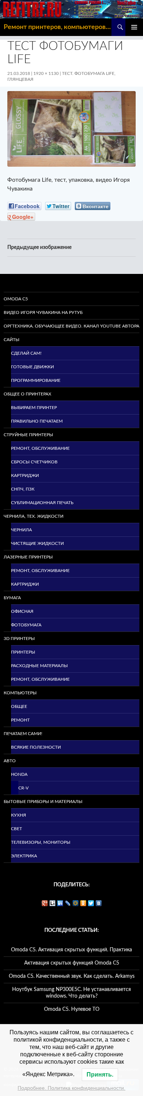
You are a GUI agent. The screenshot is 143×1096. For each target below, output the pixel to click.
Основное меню (134, 27)
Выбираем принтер (34, 407)
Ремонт (20, 720)
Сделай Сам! (26, 353)
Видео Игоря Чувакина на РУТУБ (43, 312)
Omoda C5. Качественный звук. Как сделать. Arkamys (72, 976)
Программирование (35, 380)
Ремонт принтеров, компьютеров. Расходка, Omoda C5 (57, 27)
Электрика (24, 856)
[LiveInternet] (52, 903)
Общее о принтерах (27, 394)
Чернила (21, 530)
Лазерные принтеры (28, 557)
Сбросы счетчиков (34, 462)
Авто (10, 761)
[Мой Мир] (76, 903)
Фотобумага (26, 625)
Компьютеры (20, 693)
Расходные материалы (39, 665)
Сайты (11, 339)
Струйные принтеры (28, 435)
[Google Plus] (45, 903)
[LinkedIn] (60, 903)
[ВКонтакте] (99, 903)
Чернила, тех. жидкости (33, 516)
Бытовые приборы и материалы (43, 801)
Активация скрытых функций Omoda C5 (71, 963)
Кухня (18, 815)
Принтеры (23, 652)
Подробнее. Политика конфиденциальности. (71, 1088)
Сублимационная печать (42, 502)
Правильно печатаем (37, 421)
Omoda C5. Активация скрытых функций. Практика (71, 949)
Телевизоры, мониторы (40, 842)
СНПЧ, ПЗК (22, 489)
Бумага (12, 598)
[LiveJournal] (68, 903)
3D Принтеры (19, 638)
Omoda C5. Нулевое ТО (71, 1009)
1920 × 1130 (46, 73)
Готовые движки (32, 367)
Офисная (22, 611)
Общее (19, 706)
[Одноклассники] (83, 903)
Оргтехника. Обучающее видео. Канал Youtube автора (71, 326)
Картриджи (25, 475)
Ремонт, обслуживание (40, 448)
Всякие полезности (36, 747)
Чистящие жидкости (37, 543)
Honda (19, 774)
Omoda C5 (16, 299)
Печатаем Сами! (23, 733)
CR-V (23, 788)
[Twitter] (91, 903)
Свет (16, 828)
